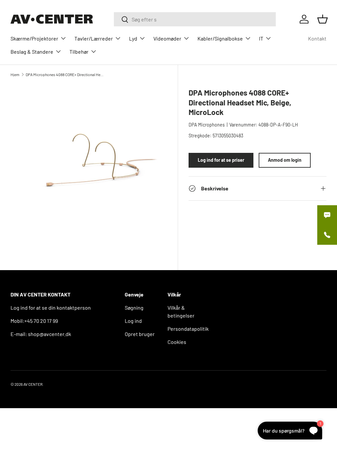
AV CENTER (32, 384)
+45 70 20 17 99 (41, 321)
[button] (322, 19)
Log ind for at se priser (221, 160)
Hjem (15, 74)
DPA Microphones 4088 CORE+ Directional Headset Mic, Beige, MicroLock (65, 74)
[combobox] (195, 19)
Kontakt (317, 38)
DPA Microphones (207, 124)
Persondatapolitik (188, 328)
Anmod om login (284, 160)
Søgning (134, 307)
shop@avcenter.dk (49, 334)
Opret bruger (140, 334)
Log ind (133, 321)
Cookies (177, 342)
